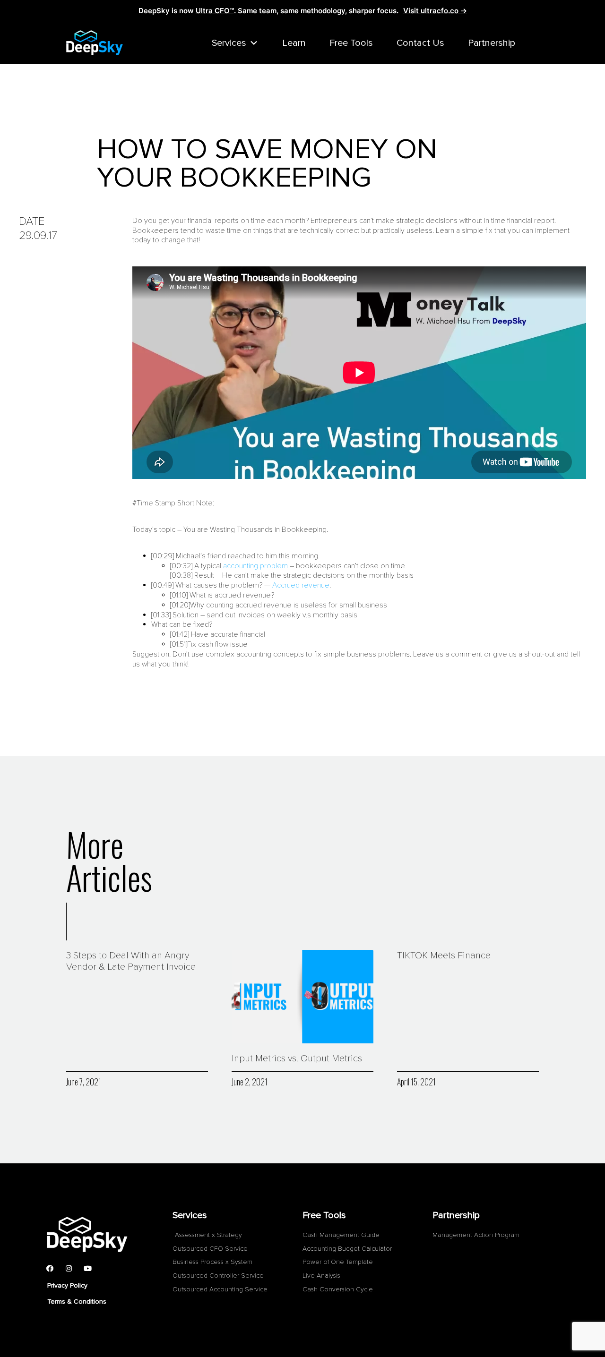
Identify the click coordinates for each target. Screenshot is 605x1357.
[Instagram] (68, 1268)
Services (229, 43)
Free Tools (351, 43)
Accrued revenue (300, 585)
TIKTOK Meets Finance (444, 955)
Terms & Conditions (76, 1301)
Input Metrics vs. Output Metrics (297, 1058)
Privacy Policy (67, 1285)
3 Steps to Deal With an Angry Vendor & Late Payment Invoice (131, 961)
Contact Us (420, 43)
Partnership (491, 43)
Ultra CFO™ (215, 10)
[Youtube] (87, 1268)
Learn (294, 43)
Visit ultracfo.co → (435, 10)
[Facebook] (50, 1268)
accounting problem (255, 566)
